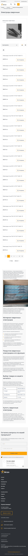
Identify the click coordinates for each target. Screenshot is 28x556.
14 (19, 256)
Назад (11, 260)
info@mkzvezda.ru (24, 1)
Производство (4, 481)
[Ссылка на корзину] (15, 4)
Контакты (3, 501)
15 (22, 256)
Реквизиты (3, 498)
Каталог (2, 477)
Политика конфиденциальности (14, 552)
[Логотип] (3, 4)
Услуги (2, 479)
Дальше (16, 260)
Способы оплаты (4, 492)
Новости (2, 488)
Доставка (3, 486)
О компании (3, 484)
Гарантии (3, 494)
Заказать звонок (7, 513)
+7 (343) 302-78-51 (17, 1)
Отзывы (2, 496)
